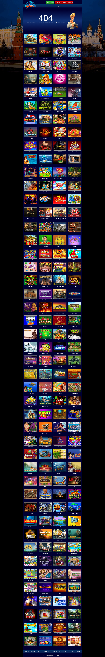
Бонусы (64, 6)
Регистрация (70, 6)
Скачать (76, 6)
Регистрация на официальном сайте (64, 2)
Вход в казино (50, 2)
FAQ (59, 651)
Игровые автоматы (51, 6)
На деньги (59, 6)
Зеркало (55, 651)
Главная (27, 651)
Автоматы (40, 651)
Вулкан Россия (41, 6)
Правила (78, 651)
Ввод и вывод (47, 651)
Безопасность (65, 651)
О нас (73, 651)
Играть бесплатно (30, 38)
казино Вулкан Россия (52, 23)
